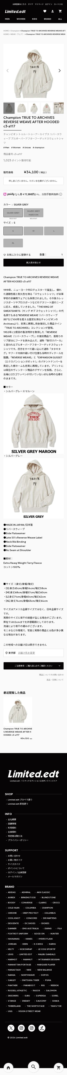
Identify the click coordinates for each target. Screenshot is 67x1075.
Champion (14, 31)
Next (59, 70)
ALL (60, 19)
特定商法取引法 (15, 836)
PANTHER (13, 985)
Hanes (29, 938)
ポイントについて (16, 868)
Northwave (28, 975)
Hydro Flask (46, 938)
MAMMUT (27, 959)
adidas (12, 892)
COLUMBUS (50, 913)
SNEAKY (26, 1001)
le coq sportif (46, 949)
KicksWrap (26, 949)
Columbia (30, 907)
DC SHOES (30, 923)
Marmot (12, 959)
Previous (7, 70)
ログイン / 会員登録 (17, 872)
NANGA (11, 975)
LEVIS (10, 954)
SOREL (55, 995)
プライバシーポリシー (18, 840)
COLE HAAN (13, 907)
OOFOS (45, 975)
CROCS (56, 902)
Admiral (26, 892)
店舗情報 (12, 823)
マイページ (39, 4)
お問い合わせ (14, 856)
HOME (6, 31)
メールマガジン (15, 876)
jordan (12, 944)
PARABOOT (29, 985)
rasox (36, 990)
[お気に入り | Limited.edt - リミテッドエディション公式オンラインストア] (45, 11)
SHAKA (55, 1001)
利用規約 (12, 827)
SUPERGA (41, 995)
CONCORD (31, 918)
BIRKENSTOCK (28, 897)
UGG (10, 1011)
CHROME (12, 913)
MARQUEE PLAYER (46, 964)
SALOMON (51, 990)
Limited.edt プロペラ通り (20, 799)
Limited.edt (25, 954)
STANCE (12, 1001)
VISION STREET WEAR (29, 1011)
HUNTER (55, 933)
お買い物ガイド (15, 860)
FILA (60, 928)
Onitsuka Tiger (30, 980)
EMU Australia (30, 928)
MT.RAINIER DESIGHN (48, 959)
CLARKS (42, 902)
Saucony (41, 1001)
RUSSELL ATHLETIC (17, 990)
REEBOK (55, 985)
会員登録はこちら (19, 4)
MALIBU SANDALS (46, 954)
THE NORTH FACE (35, 1006)
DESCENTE (13, 923)
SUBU (27, 995)
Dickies (45, 923)
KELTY (11, 949)
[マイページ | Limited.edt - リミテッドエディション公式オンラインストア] (52, 11)
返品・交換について (55, 680)
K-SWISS (38, 944)
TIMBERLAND (14, 1006)
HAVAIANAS (14, 938)
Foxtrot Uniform (18, 933)
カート (58, 4)
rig (43, 985)
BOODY (11, 902)
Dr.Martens (50, 918)
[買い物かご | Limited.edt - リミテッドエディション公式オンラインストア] (60, 11)
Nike (29, 969)
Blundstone (49, 897)
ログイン (48, 4)
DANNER (12, 928)
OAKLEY (12, 980)
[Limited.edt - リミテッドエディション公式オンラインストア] (15, 11)
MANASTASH (14, 969)
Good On (39, 933)
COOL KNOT (14, 918)
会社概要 (12, 819)
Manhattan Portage (19, 964)
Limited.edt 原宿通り (18, 804)
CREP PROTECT (30, 913)
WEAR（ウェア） (17, 34)
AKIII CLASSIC (43, 892)
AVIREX (11, 897)
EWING (48, 928)
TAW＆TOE (56, 1006)
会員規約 (12, 832)
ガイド (30, 4)
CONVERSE (26, 902)
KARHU (52, 944)
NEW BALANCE (44, 969)
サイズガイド (14, 864)
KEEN (25, 944)
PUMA (48, 980)
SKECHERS (13, 995)
